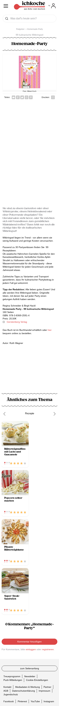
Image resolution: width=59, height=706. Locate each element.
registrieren (48, 649)
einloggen (31, 649)
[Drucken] (53, 97)
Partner (47, 687)
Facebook (8, 701)
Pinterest (22, 701)
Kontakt (7, 687)
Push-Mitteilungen (12, 680)
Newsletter (29, 676)
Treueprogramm (11, 676)
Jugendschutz (10, 694)
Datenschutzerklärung (23, 690)
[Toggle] (52, 5)
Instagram (49, 701)
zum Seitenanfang (29, 668)
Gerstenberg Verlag (17, 322)
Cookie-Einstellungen (37, 680)
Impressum (44, 690)
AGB (5, 690)
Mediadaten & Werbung (27, 687)
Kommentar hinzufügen (29, 641)
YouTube (35, 701)
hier (49, 330)
